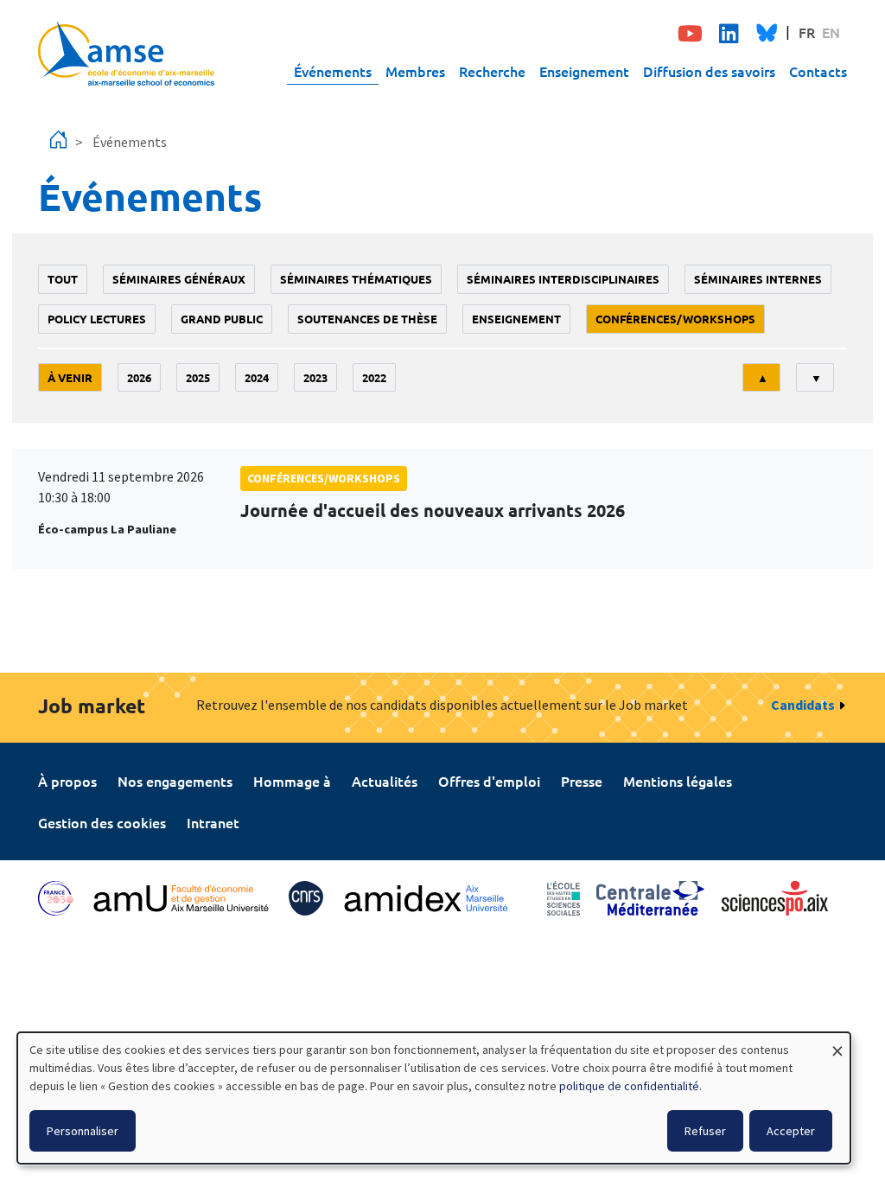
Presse (581, 780)
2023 (315, 377)
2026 (139, 377)
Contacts (818, 70)
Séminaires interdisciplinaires (563, 278)
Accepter (791, 1131)
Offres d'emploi (489, 780)
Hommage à (292, 780)
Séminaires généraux (178, 278)
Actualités (384, 780)
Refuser (705, 1131)
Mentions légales (677, 780)
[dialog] (433, 1098)
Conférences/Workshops (675, 318)
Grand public (222, 318)
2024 (257, 377)
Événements (333, 70)
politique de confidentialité (629, 1086)
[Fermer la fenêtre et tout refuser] (837, 1043)
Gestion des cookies (102, 822)
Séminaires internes (758, 278)
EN (831, 31)
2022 (374, 377)
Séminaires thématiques (356, 278)
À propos (67, 780)
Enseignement (584, 70)
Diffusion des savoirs (709, 70)
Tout (63, 278)
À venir (70, 377)
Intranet (213, 822)
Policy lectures (97, 318)
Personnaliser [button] (82, 1131)
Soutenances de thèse (367, 318)
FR (807, 31)
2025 (198, 377)
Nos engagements (175, 780)
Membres (415, 70)
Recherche (492, 70)
